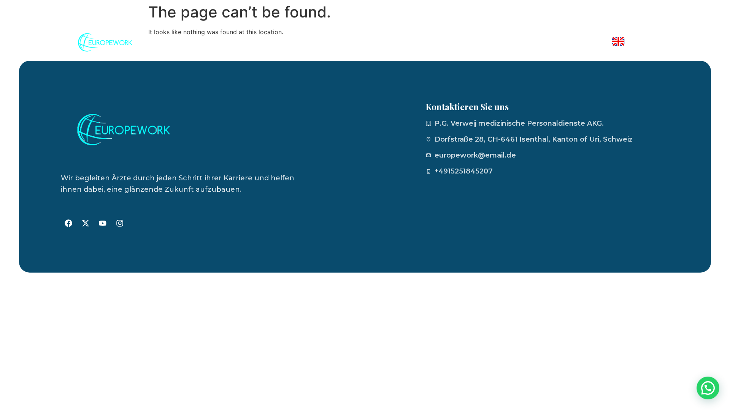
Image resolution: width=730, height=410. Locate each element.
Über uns (443, 42)
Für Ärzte (491, 42)
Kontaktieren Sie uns (560, 42)
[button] (708, 388)
